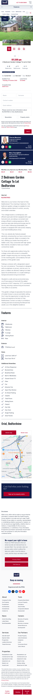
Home (2, 11)
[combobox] (17, 56)
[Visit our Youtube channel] (23, 591)
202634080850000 (24, 143)
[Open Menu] (30, 2)
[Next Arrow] (31, 7)
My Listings (29, 147)
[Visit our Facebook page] (9, 591)
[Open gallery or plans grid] (14, 49)
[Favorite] (27, 12)
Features (16, 7)
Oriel (24, 11)
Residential (7, 11)
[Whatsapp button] (9, 146)
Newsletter (8, 117)
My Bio (30, 146)
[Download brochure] (24, 49)
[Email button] (6, 146)
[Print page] (19, 49)
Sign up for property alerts (16, 494)
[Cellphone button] (2, 146)
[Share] (30, 12)
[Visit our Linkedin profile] (16, 591)
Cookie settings (7, 692)
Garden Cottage (5, 14)
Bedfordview (18, 11)
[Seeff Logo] (4, 2)
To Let (13, 11)
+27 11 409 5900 (21, 2)
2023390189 (22, 158)
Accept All (27, 692)
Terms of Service (10, 127)
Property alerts (24, 117)
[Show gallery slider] (9, 49)
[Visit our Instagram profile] (20, 591)
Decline (18, 692)
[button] (2, 28)
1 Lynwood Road (14, 14)
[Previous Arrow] (2, 7)
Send (28, 131)
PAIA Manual (16, 564)
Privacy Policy (27, 123)
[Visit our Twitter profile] (13, 591)
